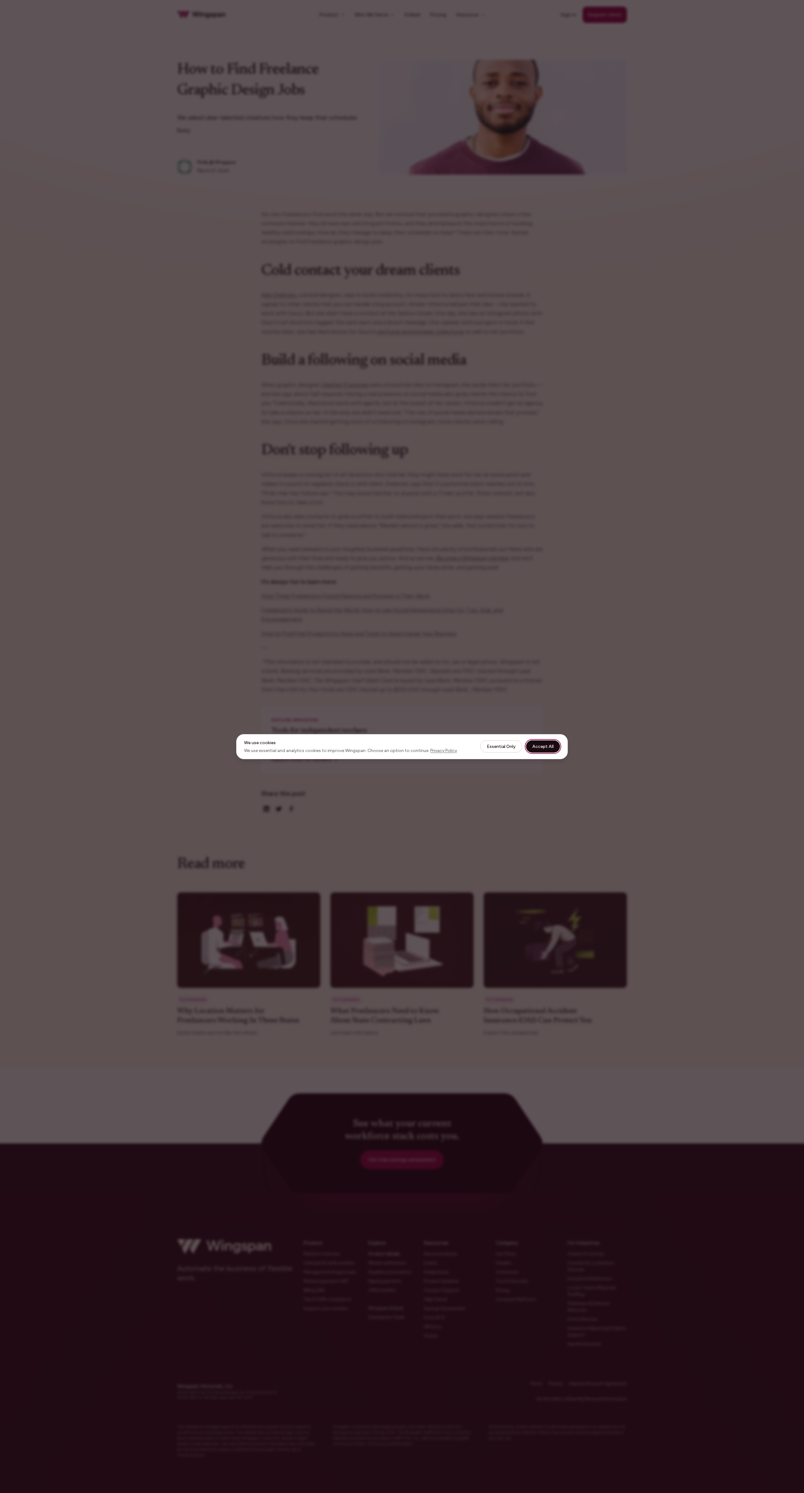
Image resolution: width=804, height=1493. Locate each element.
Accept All (543, 746)
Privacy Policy (443, 750)
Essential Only (501, 746)
